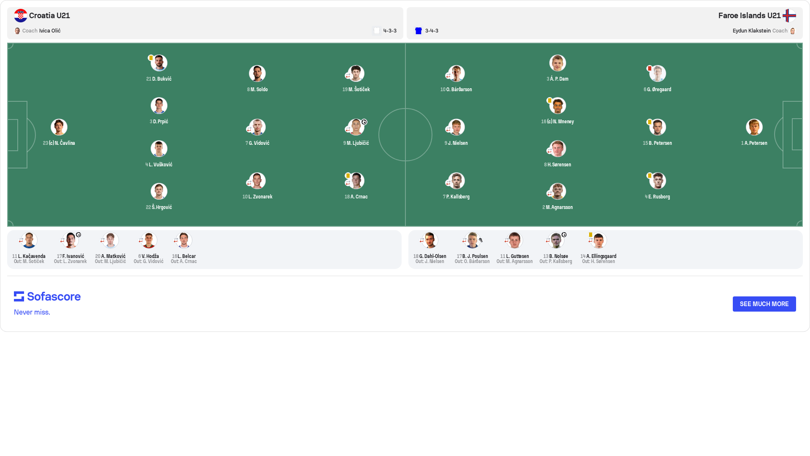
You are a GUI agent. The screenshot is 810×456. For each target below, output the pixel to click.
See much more (764, 304)
